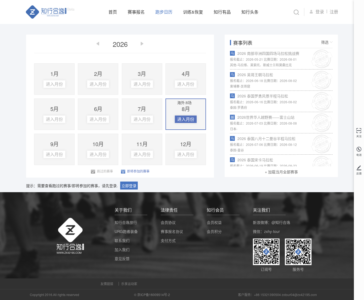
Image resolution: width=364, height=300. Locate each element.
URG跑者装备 (126, 231)
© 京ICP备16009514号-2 (152, 294)
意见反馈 (122, 258)
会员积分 (214, 231)
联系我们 (122, 240)
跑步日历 (163, 12)
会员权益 (214, 222)
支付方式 (168, 240)
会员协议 (168, 222)
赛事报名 (136, 12)
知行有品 (222, 12)
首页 (112, 12)
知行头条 (249, 12)
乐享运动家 (129, 283)
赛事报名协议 (172, 231)
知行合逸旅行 (126, 222)
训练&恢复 (193, 12)
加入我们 (122, 249)
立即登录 (129, 185)
